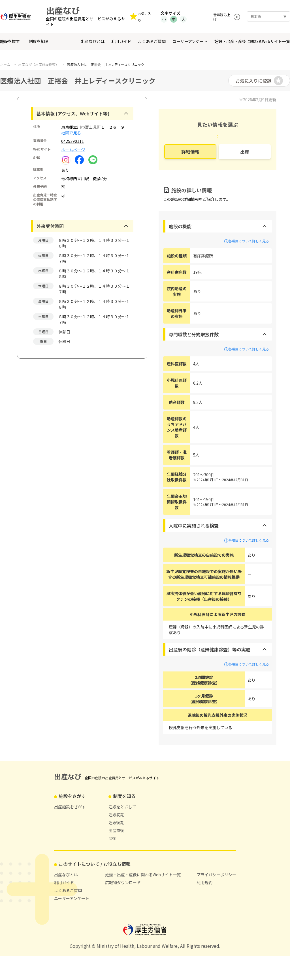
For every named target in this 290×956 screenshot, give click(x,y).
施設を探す (10, 41)
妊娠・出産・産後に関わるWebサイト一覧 (252, 41)
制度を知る (39, 41)
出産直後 (116, 830)
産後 (112, 838)
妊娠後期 (116, 822)
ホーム (5, 64)
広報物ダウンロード (123, 882)
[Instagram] (65, 159)
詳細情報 (190, 151)
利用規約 (204, 882)
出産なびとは (93, 41)
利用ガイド (121, 41)
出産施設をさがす (70, 806)
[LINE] (92, 159)
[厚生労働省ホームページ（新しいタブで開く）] (17, 16)
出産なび (63, 11)
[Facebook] (79, 159)
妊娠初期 (116, 814)
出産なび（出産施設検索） (38, 64)
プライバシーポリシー (216, 874)
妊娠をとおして (122, 806)
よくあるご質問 (152, 41)
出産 (244, 151)
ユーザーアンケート (190, 41)
